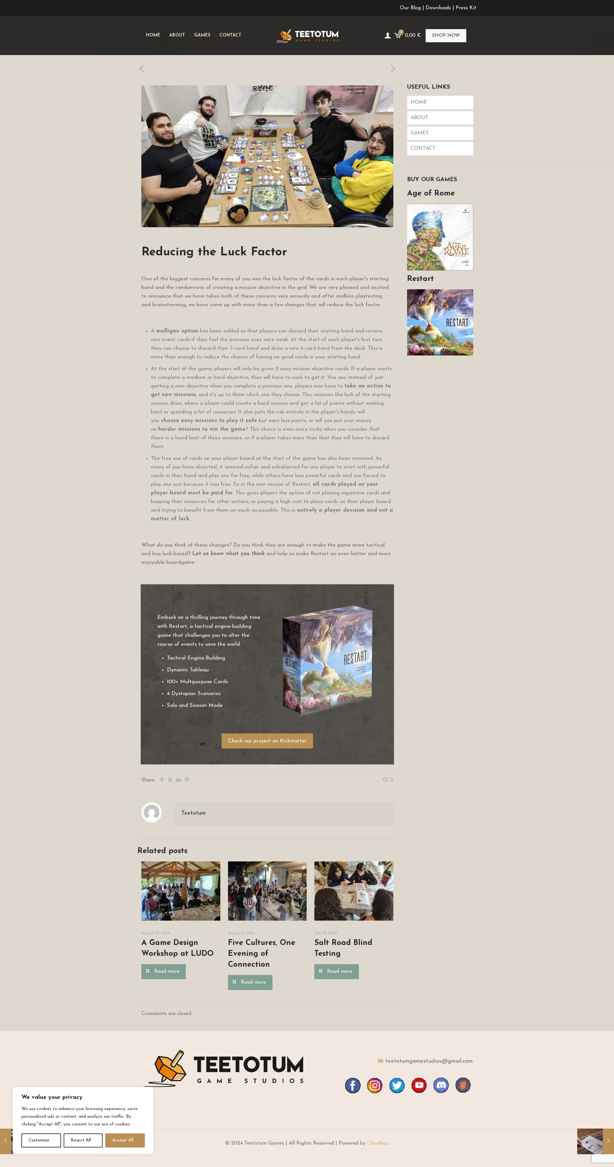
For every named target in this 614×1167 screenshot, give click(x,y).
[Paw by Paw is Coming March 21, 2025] (595, 1141)
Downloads (438, 8)
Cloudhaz (378, 1143)
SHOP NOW (446, 35)
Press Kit (466, 8)
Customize (39, 1140)
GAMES (420, 133)
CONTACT (423, 148)
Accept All (122, 1140)
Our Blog (410, 8)
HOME (419, 102)
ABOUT (420, 117)
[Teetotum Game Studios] (307, 35)
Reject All (81, 1140)
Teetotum (193, 813)
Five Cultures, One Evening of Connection (261, 954)
